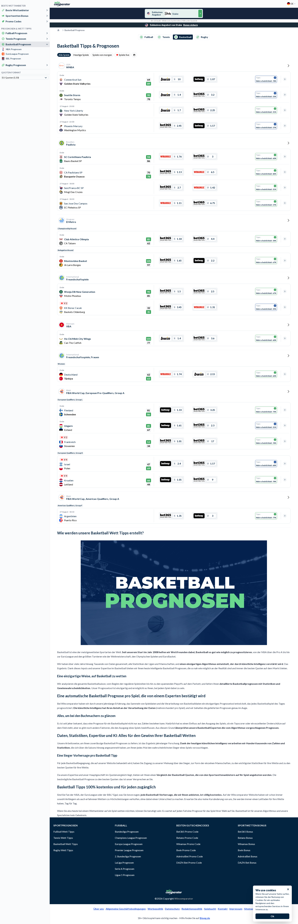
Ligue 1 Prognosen (124, 874)
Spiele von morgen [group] (102, 54)
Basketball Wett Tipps (65, 843)
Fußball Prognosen (16, 33)
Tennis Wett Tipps (63, 837)
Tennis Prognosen (16, 38)
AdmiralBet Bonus (247, 856)
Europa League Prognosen (128, 843)
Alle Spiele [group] (64, 54)
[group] (134, 54)
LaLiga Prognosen (124, 862)
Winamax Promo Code (188, 843)
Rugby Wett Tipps (63, 850)
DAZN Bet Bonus (247, 862)
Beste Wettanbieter (17, 10)
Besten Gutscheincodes (192, 825)
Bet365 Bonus (245, 831)
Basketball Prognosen (18, 44)
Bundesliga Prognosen (127, 831)
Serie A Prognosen (124, 868)
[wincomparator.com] (62, 3)
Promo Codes (13, 21)
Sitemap (249, 908)
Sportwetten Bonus (17, 15)
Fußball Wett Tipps (63, 831)
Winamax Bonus (246, 843)
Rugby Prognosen (16, 65)
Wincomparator (183, 898)
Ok (272, 916)
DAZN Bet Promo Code (189, 862)
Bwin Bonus (244, 850)
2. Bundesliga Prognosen (128, 856)
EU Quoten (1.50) (10, 77)
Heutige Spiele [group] (81, 54)
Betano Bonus (245, 837)
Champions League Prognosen (131, 837)
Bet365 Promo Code (187, 831)
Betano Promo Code (187, 837)
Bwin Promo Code (186, 850)
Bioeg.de (205, 918)
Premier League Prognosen (129, 850)
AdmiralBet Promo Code (189, 856)
